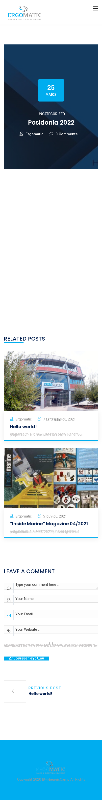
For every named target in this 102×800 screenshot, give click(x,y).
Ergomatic (35, 134)
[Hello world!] (51, 381)
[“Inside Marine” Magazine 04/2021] (51, 478)
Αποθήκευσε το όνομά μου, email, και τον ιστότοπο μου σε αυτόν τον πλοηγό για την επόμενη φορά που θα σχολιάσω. (51, 645)
